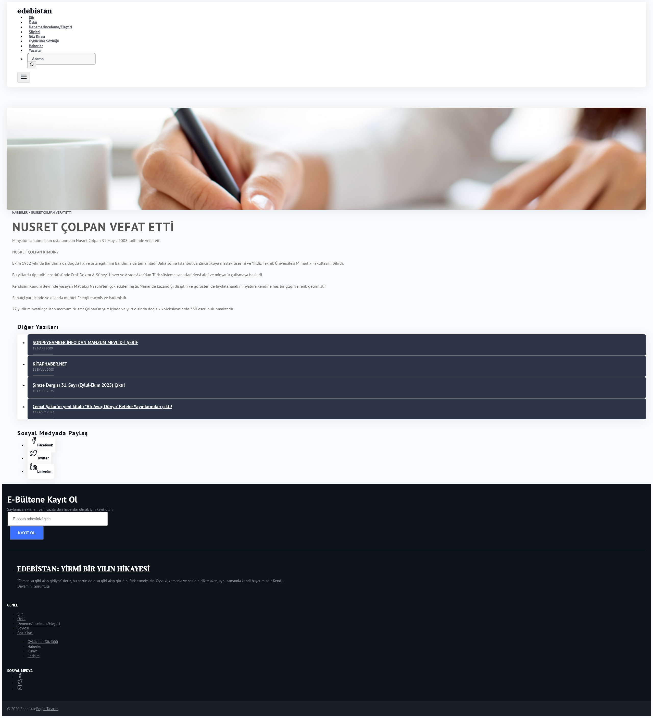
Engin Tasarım (47, 708)
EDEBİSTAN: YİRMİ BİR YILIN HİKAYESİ (83, 569)
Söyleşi (23, 628)
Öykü (21, 618)
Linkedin (44, 471)
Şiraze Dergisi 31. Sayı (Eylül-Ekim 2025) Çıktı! (79, 385)
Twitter (43, 458)
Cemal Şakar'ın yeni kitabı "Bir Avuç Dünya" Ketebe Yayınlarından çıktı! (102, 406)
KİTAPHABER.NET (50, 364)
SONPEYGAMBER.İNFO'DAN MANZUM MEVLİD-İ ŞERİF (85, 342)
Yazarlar (35, 50)
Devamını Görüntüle (33, 586)
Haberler (35, 646)
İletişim (34, 655)
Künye (33, 651)
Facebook (45, 445)
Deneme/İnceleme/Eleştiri (50, 27)
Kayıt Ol (26, 533)
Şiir (20, 614)
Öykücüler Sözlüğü (43, 641)
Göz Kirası (25, 632)
